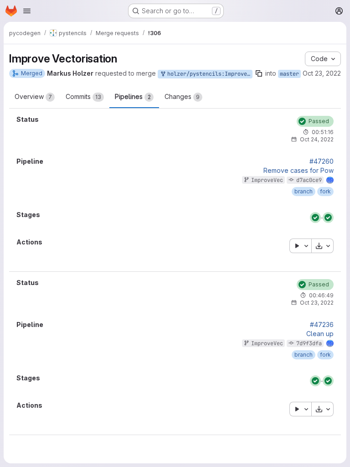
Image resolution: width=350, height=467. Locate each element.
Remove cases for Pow (298, 170)
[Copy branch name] (258, 73)
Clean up (320, 333)
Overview (33, 96)
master (289, 74)
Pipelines (133, 96)
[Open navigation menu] (27, 11)
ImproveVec (267, 180)
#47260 (321, 161)
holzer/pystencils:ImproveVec (208, 74)
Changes (182, 96)
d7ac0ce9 (309, 180)
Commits (83, 96)
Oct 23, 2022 (322, 73)
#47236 (322, 324)
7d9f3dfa (309, 343)
